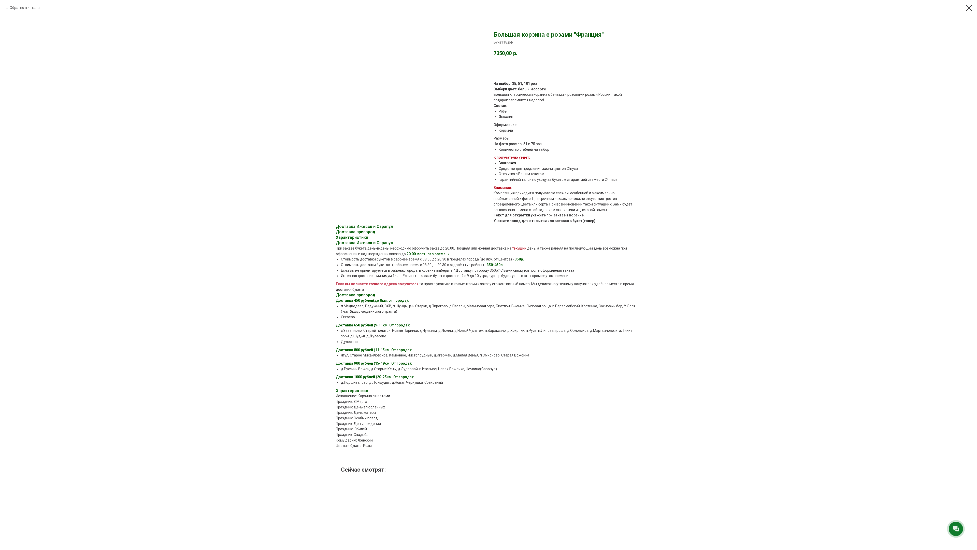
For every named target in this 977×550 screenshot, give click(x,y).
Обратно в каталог (25, 8)
